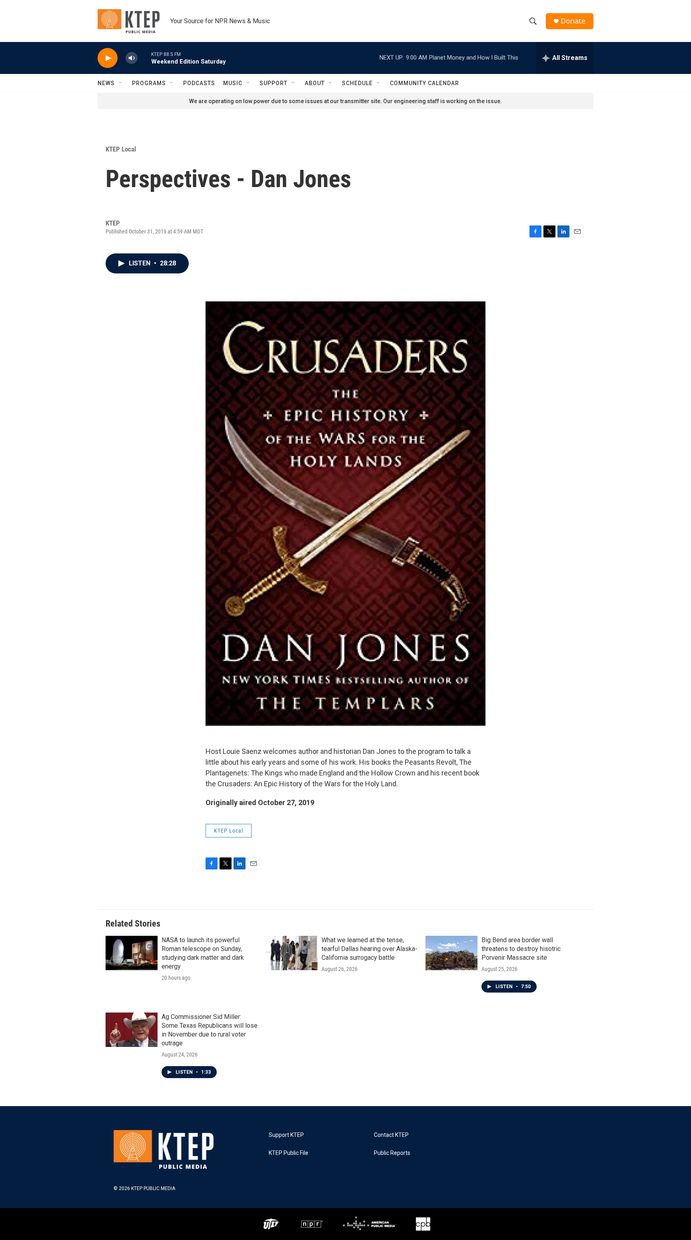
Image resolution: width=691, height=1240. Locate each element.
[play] (107, 58)
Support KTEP (286, 1135)
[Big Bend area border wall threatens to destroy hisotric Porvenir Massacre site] (451, 953)
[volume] (131, 58)
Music (232, 83)
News (106, 83)
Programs (149, 83)
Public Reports (392, 1153)
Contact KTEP (391, 1135)
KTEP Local (121, 149)
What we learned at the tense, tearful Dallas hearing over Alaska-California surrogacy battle (369, 948)
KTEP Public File (288, 1153)
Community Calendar (424, 83)
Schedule (357, 83)
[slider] (144, 58)
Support (274, 83)
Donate (573, 21)
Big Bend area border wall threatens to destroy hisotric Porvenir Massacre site (521, 948)
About (315, 83)
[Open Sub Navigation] (121, 83)
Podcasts (199, 83)
